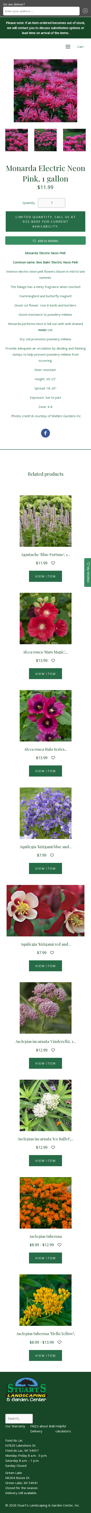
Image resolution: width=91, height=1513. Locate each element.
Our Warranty (15, 1426)
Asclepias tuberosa (45, 1236)
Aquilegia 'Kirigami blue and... (46, 846)
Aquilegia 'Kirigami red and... (46, 944)
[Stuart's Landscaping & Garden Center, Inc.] (45, 434)
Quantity (28, 203)
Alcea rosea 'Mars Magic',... (45, 652)
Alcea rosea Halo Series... (45, 749)
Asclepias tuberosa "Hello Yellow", (45, 1333)
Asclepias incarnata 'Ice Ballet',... (45, 1138)
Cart (80, 47)
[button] (84, 11)
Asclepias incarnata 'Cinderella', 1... (45, 1041)
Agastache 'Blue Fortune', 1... (45, 554)
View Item (45, 576)
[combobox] (41, 11)
